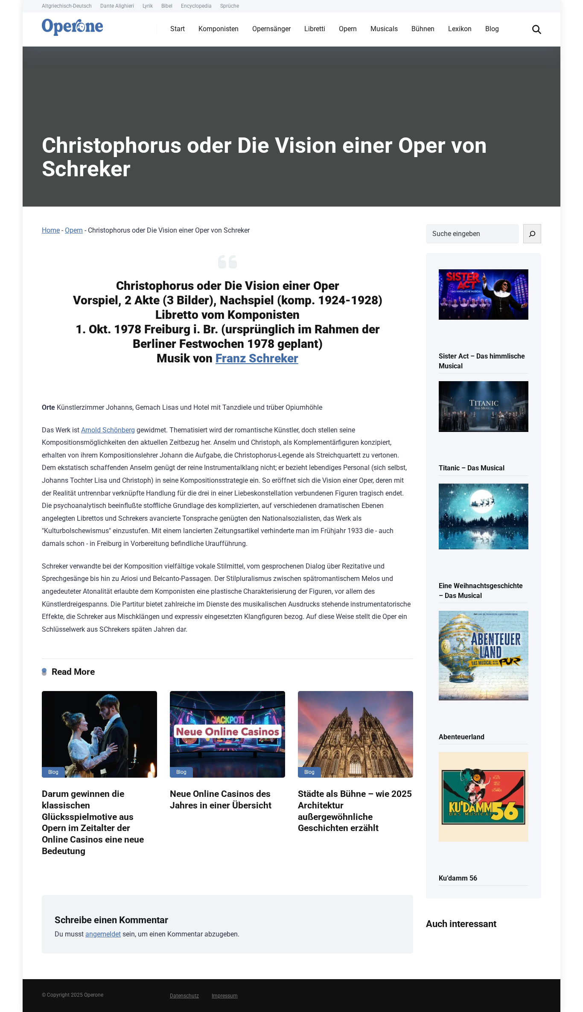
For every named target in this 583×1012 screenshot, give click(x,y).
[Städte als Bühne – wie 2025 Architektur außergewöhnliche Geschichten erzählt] (355, 734)
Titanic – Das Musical (471, 468)
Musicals (384, 29)
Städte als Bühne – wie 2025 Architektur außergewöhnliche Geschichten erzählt (355, 810)
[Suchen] (532, 233)
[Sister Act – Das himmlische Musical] (483, 295)
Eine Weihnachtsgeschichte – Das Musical (481, 591)
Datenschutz (184, 996)
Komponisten (218, 29)
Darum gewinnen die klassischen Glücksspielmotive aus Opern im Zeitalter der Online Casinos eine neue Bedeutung (93, 822)
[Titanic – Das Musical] (483, 407)
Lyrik (148, 6)
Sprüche (229, 6)
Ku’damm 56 (458, 878)
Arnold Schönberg (108, 430)
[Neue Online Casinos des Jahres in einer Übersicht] (227, 734)
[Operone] (72, 25)
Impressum (225, 996)
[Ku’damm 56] (483, 797)
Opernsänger (271, 29)
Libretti (314, 29)
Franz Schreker (257, 358)
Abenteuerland (461, 737)
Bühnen (422, 29)
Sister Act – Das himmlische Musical (482, 361)
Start (177, 29)
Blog (492, 29)
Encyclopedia (196, 6)
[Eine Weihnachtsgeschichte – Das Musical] (483, 517)
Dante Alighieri (117, 6)
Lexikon (460, 29)
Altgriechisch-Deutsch (67, 6)
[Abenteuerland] (483, 656)
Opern (348, 29)
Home (51, 230)
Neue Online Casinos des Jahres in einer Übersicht (220, 799)
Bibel (166, 6)
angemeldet (103, 934)
